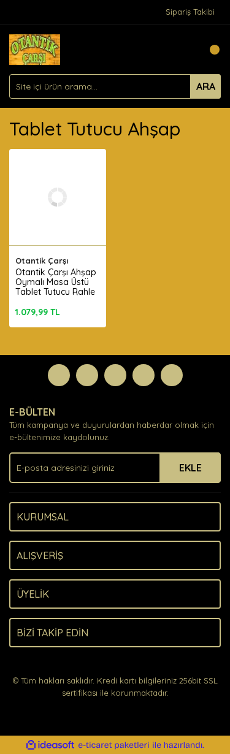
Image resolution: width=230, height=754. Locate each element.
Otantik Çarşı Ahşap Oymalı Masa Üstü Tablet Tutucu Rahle (55, 282)
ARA (205, 86)
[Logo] (34, 48)
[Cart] (208, 49)
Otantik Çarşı (41, 260)
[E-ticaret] (114, 745)
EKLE (190, 468)
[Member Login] (184, 49)
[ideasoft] (50, 745)
